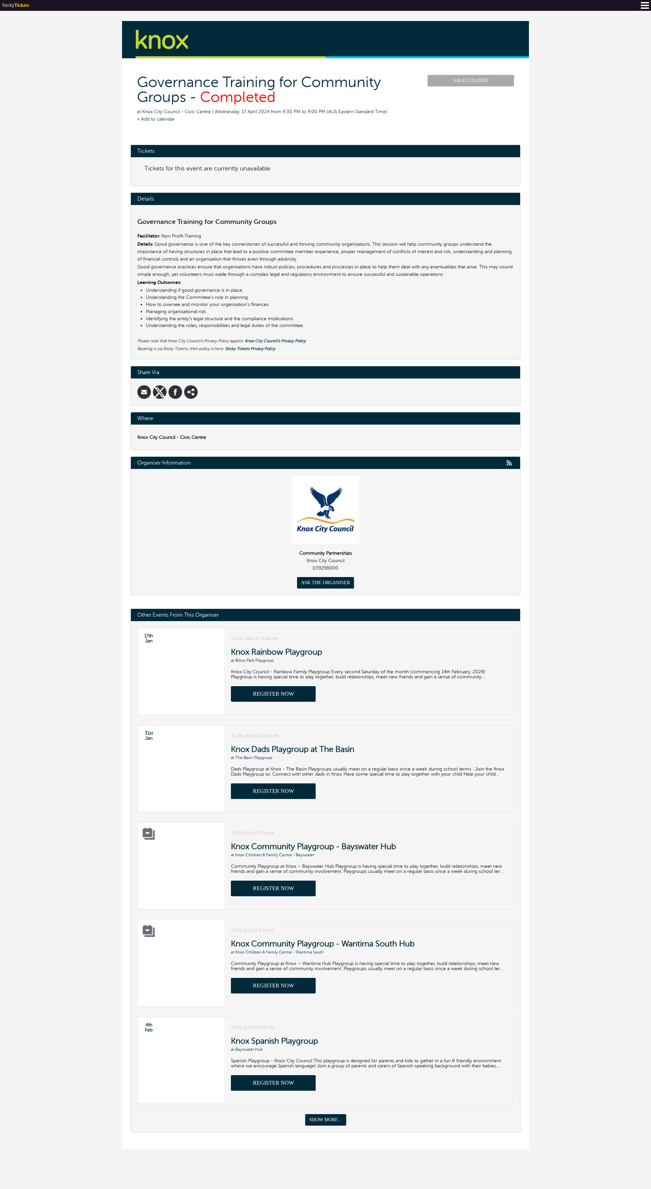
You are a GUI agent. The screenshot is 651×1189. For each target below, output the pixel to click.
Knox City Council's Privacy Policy (275, 341)
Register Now (273, 694)
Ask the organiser (325, 582)
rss (509, 463)
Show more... (325, 1119)
